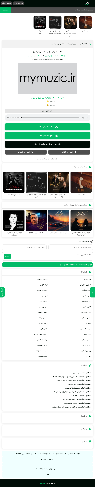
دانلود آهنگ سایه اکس (81, 373)
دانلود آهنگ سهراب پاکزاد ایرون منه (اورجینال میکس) (71, 407)
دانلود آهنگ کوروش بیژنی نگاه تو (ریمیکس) (69, 43)
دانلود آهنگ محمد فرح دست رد (79, 384)
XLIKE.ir (48, 474)
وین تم (42, 483)
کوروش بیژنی (49, 55)
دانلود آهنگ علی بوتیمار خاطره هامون (76, 403)
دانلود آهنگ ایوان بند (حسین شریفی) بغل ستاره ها (72, 392)
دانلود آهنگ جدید (61, 55)
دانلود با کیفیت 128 (45, 135)
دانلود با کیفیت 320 (45, 126)
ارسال (7, 256)
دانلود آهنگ (6, 3)
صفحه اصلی (18, 3)
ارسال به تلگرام (67, 152)
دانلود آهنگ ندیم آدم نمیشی (79, 395)
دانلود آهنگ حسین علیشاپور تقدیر (77, 388)
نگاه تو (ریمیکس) (34, 55)
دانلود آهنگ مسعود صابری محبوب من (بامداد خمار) (71, 376)
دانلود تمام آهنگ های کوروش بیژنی (47, 144)
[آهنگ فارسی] (87, 3)
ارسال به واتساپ (24, 152)
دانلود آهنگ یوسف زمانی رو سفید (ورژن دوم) (74, 380)
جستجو (5, 10)
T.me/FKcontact (47, 459)
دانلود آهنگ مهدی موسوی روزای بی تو (76, 399)
